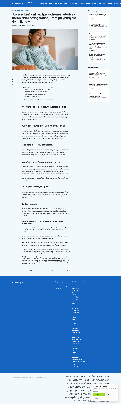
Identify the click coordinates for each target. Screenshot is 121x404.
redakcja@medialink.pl (41, 377)
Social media (75, 299)
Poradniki (75, 290)
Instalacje (80, 397)
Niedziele (77, 393)
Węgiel (74, 292)
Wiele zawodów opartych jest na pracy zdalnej (36, 91)
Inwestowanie (76, 330)
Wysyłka (74, 325)
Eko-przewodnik (76, 326)
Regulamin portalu (60, 285)
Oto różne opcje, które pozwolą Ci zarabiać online (37, 89)
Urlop (89, 391)
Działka (74, 355)
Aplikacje (74, 354)
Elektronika (70, 387)
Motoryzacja (88, 384)
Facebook (75, 301)
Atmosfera (67, 398)
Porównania (75, 312)
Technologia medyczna (78, 361)
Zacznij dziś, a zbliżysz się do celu (32, 96)
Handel (71, 393)
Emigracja (77, 391)
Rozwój (66, 391)
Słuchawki (90, 390)
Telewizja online (76, 332)
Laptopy (74, 334)
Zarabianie (26, 10)
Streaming (89, 383)
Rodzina (76, 394)
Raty (81, 394)
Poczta (74, 323)
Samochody (75, 306)
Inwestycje (75, 316)
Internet (71, 390)
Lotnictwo (84, 386)
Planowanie (83, 393)
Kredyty (82, 384)
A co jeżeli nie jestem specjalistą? (32, 93)
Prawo (74, 305)
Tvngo (74, 352)
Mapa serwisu (59, 288)
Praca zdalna (20, 10)
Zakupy (74, 294)
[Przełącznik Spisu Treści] (51, 87)
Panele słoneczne (88, 394)
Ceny (73, 319)
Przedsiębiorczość (77, 296)
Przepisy (83, 391)
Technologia (75, 337)
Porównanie (75, 365)
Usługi (76, 390)
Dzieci (84, 400)
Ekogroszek (75, 343)
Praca (73, 350)
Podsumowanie (28, 98)
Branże (74, 314)
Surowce (74, 317)
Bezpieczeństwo (76, 287)
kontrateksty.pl (17, 3)
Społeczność (87, 397)
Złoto (73, 336)
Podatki (74, 363)
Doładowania (82, 390)
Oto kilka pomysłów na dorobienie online (34, 94)
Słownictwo (75, 310)
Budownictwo (76, 357)
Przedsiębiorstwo (77, 359)
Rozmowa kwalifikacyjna (70, 397)
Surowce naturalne (77, 400)
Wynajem (82, 387)
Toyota (74, 321)
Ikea (89, 393)
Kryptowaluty (76, 328)
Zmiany (74, 346)
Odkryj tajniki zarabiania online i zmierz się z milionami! (38, 99)
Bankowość (75, 288)
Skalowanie (75, 297)
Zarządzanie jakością (76, 398)
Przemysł (85, 398)
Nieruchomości (76, 339)
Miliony (14, 10)
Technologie (75, 341)
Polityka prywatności (61, 287)
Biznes (74, 303)
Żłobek (71, 391)
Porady (70, 394)
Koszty (76, 387)
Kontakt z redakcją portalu (17, 286)
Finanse (74, 285)
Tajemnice (75, 308)
